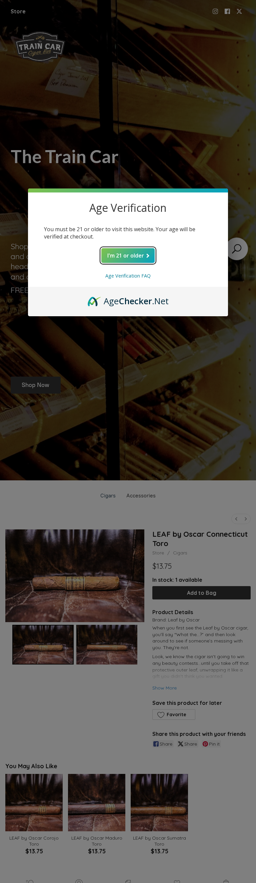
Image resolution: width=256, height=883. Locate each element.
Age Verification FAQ (128, 276)
